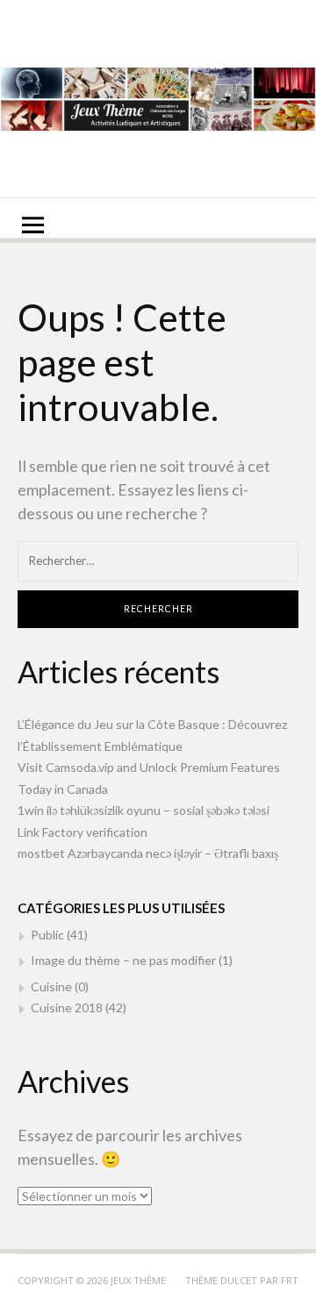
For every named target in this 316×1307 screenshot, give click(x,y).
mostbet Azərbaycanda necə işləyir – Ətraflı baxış (148, 853)
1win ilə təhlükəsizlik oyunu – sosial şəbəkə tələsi (143, 810)
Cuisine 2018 (67, 1007)
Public (47, 934)
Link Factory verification (82, 832)
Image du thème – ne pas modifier (123, 960)
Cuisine (51, 986)
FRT (289, 1280)
